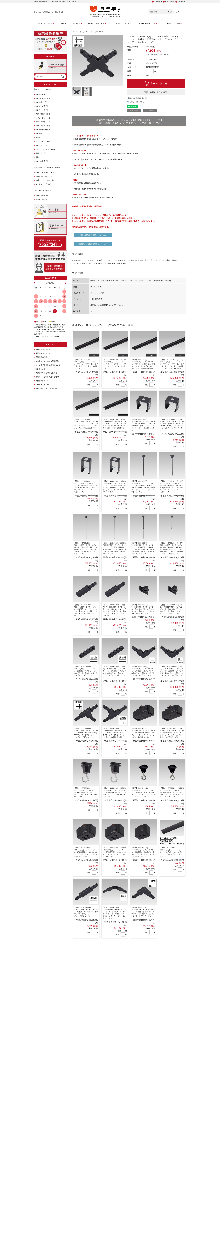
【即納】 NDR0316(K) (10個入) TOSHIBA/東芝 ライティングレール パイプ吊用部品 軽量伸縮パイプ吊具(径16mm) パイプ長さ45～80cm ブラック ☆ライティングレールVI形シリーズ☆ (172, 548)
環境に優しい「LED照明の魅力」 (48, 388)
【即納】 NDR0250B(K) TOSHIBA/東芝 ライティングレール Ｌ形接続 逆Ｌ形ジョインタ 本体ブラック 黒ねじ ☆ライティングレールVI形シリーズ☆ (144, 911)
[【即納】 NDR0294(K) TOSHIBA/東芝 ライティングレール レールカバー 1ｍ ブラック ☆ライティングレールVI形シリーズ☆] (172, 832)
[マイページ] (178, 12)
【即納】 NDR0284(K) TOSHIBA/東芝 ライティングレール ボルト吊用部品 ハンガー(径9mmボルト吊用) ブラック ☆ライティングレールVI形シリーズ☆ (143, 424)
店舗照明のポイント (43, 353)
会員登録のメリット (43, 349)
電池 (37, 157)
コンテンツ (50, 344)
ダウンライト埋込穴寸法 (45, 172)
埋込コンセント (41, 145)
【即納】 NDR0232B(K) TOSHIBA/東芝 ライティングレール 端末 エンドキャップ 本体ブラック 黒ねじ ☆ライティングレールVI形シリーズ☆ (143, 609)
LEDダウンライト (122, 23)
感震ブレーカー (41, 153)
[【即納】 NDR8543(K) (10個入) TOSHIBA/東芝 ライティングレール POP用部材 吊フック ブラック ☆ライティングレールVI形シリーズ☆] (115, 772)
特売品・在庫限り (42, 195)
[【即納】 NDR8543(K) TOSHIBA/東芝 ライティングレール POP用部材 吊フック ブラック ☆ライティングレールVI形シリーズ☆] (86, 772)
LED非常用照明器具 (43, 129)
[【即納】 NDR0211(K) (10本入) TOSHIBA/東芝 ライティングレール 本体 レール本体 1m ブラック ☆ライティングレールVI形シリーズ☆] (115, 344)
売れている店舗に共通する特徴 (47, 377)
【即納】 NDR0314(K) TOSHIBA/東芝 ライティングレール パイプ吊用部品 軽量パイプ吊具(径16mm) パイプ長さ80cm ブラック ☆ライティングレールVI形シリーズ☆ (86, 548)
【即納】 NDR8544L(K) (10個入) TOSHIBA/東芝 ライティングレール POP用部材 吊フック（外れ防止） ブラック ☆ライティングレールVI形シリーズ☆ (172, 792)
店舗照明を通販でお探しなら (46, 373)
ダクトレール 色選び (43, 184)
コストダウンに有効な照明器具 (47, 361)
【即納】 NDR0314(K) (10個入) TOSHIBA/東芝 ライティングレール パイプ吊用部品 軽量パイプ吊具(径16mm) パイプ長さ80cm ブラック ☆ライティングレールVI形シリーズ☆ (115, 548)
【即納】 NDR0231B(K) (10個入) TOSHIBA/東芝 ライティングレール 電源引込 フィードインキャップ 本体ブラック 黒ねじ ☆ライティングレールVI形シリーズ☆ (114, 610)
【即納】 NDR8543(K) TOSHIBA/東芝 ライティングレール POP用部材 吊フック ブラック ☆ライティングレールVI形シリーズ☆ (86, 792)
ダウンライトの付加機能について (48, 365)
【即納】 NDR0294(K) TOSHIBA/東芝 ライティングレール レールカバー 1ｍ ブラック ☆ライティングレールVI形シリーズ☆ (172, 851)
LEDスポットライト (96, 23)
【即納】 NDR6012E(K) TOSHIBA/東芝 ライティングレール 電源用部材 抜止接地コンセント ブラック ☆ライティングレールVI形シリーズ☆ (143, 851)
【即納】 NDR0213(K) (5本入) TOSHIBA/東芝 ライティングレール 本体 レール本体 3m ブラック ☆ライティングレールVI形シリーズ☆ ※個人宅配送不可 (115, 423)
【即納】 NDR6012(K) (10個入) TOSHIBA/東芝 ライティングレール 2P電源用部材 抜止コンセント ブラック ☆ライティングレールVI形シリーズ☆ (115, 851)
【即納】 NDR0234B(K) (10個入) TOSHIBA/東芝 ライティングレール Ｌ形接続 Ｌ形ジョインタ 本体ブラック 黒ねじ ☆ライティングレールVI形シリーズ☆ (171, 671)
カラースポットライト (44, 125)
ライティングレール (173, 23)
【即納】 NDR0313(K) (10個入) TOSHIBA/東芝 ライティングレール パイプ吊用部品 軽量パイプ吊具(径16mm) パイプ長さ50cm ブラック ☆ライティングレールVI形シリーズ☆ (172, 486)
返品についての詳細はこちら (138, 98)
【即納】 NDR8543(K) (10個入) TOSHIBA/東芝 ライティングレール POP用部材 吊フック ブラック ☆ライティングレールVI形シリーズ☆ (115, 792)
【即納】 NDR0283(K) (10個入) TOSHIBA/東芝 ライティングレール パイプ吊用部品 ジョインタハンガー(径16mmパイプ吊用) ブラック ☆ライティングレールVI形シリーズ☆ (115, 486)
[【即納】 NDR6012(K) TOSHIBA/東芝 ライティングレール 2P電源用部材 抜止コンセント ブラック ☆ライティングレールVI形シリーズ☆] (86, 832)
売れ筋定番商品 (41, 199)
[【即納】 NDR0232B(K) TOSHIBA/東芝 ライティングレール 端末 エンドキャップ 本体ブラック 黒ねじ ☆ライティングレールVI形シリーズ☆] (143, 589)
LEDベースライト (45, 23)
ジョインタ (99, 32)
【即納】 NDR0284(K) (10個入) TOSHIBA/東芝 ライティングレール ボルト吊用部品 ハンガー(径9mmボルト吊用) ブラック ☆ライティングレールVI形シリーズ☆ (172, 424)
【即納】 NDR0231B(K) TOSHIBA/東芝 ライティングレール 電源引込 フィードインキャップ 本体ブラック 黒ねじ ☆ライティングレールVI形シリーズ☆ (86, 610)
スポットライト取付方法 (45, 180)
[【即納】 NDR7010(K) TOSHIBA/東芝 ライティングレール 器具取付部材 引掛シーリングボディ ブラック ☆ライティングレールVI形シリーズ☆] (143, 713)
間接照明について (42, 380)
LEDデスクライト (42, 161)
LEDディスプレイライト (70, 23)
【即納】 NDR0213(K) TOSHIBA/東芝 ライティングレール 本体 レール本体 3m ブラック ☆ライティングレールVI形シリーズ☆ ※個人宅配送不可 (86, 423)
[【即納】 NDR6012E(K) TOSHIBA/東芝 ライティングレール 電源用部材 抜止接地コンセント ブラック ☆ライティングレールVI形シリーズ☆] (143, 832)
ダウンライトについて (44, 384)
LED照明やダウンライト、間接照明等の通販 (105, 14)
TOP (73, 32)
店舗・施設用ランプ (147, 23)
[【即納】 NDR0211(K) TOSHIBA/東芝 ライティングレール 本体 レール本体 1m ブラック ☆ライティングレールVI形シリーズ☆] (86, 344)
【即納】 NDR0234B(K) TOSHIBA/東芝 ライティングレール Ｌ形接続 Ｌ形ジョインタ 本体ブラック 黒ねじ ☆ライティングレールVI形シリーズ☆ (143, 670)
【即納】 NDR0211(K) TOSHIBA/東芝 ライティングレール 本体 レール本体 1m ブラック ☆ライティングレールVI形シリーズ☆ (86, 364)
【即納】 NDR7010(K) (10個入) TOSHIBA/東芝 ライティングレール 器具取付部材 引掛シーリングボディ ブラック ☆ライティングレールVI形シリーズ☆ (172, 732)
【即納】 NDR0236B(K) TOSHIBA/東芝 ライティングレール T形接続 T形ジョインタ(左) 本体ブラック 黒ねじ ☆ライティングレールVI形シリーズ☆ (115, 732)
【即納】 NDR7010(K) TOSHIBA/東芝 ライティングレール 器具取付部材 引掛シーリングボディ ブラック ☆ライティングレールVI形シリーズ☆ (143, 732)
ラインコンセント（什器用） (46, 149)
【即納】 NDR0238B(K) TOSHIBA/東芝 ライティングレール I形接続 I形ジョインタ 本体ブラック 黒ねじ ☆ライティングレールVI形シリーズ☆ (86, 911)
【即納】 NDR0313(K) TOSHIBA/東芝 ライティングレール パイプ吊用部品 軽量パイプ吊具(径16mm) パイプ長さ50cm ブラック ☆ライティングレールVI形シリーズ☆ (144, 486)
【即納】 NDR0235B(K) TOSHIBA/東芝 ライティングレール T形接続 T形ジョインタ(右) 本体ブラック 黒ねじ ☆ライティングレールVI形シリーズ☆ (86, 732)
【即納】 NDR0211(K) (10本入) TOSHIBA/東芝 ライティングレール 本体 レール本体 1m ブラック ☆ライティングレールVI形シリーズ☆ (115, 364)
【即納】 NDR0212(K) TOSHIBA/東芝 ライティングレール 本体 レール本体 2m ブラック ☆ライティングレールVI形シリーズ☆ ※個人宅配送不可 (143, 364)
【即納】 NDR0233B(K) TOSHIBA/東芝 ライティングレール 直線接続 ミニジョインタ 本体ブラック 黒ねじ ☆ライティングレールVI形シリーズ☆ (86, 670)
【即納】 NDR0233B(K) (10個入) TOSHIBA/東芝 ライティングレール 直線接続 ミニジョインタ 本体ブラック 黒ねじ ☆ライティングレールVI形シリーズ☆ (114, 671)
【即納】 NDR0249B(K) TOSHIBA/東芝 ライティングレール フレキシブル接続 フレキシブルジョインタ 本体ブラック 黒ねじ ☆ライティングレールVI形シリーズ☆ (114, 912)
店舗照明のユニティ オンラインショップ (105, 16)
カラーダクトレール (43, 121)
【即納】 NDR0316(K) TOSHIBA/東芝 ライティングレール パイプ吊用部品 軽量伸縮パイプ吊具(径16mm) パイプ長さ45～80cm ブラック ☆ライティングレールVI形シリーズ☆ (143, 548)
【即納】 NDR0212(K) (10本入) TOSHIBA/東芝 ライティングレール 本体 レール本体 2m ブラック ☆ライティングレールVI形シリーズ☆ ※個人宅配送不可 (172, 364)
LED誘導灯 (39, 133)
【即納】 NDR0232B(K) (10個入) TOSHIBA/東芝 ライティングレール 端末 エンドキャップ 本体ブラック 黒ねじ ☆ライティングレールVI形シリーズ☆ (172, 609)
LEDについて (40, 369)
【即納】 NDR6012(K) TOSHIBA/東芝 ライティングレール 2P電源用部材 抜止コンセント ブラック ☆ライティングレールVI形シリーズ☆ (86, 851)
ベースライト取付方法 (44, 176)
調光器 (38, 137)
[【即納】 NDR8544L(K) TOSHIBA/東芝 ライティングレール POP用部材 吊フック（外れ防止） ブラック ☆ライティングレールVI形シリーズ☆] (143, 772)
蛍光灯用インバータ (43, 141)
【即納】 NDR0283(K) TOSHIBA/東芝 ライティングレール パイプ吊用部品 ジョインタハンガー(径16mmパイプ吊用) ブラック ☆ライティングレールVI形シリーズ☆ (86, 486)
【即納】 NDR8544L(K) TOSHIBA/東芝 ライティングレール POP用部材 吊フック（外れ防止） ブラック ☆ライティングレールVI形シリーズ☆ (143, 792)
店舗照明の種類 (41, 357)
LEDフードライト (42, 110)
